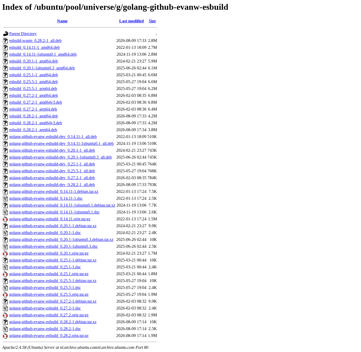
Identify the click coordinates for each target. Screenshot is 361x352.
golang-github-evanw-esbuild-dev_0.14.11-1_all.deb (53, 136)
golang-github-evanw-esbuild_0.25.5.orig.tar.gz (49, 294)
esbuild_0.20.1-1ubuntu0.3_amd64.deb (42, 68)
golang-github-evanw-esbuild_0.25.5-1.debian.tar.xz (52, 280)
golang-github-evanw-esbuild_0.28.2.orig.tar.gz (49, 335)
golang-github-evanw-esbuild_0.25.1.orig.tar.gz (49, 274)
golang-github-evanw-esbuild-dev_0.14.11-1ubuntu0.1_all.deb (61, 143)
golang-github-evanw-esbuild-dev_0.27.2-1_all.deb (52, 177)
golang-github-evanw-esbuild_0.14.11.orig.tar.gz (49, 219)
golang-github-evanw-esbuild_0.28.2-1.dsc (45, 328)
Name (62, 21)
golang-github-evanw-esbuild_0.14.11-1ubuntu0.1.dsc (54, 212)
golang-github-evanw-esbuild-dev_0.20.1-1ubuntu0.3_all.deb (60, 157)
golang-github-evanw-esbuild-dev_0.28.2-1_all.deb (52, 184)
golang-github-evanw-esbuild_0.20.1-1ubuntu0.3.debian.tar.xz (61, 239)
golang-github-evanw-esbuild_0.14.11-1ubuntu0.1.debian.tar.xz (62, 205)
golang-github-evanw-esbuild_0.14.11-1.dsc (46, 198)
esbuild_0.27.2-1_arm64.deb (33, 109)
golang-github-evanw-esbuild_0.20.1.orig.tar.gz (49, 253)
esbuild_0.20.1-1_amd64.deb (33, 61)
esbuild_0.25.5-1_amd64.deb (33, 81)
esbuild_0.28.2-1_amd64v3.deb (35, 123)
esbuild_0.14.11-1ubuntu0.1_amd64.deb (43, 54)
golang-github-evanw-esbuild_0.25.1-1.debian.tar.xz (52, 260)
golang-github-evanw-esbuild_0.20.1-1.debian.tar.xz (52, 225)
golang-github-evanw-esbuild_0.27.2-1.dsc (45, 308)
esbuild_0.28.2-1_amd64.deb (33, 116)
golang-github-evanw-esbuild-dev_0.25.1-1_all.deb (52, 164)
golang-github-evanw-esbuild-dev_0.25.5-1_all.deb (52, 171)
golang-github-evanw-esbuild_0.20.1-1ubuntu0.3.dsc (53, 246)
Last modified (131, 21)
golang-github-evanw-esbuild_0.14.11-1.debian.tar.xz (53, 191)
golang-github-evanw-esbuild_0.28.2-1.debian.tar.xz (52, 322)
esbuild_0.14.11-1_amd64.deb (34, 47)
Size (152, 21)
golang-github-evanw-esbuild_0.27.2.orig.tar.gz (49, 315)
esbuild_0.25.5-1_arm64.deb (33, 88)
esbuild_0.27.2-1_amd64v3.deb (35, 102)
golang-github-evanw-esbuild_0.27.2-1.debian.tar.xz (52, 301)
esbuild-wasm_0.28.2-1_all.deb (35, 40)
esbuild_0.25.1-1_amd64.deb (33, 75)
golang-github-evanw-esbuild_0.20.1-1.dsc (45, 232)
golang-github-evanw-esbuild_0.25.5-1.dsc (45, 287)
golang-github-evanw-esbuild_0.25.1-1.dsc (45, 267)
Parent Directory (23, 33)
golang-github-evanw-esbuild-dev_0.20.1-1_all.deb (52, 150)
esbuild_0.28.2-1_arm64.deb (33, 129)
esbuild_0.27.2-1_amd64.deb (33, 95)
